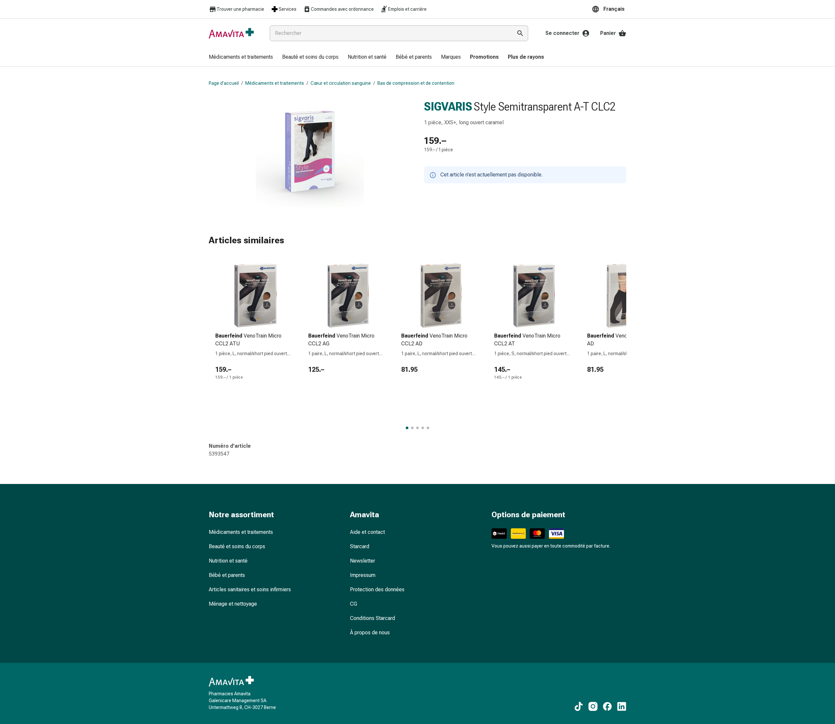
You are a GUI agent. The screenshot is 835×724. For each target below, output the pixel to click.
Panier (608, 33)
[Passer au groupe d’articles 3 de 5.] (417, 428)
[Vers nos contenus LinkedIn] (621, 706)
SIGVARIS (448, 106)
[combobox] (390, 33)
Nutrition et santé (228, 561)
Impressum (362, 575)
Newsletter (362, 561)
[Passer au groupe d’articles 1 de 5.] (407, 428)
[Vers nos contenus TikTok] (578, 706)
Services (287, 9)
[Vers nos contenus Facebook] (607, 706)
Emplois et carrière (407, 9)
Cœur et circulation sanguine (341, 83)
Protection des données (377, 589)
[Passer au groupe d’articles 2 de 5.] (412, 428)
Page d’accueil (224, 83)
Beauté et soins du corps (237, 546)
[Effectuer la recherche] (520, 33)
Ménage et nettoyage (233, 604)
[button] (609, 9)
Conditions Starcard (372, 618)
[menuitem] (241, 57)
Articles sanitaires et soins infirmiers (250, 589)
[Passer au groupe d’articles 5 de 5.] (428, 428)
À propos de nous (370, 632)
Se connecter (562, 33)
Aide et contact (367, 532)
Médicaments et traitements (274, 83)
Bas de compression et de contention (415, 83)
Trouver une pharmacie (240, 9)
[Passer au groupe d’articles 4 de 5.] (422, 428)
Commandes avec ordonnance (342, 9)
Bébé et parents (227, 575)
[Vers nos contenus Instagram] (593, 706)
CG (353, 604)
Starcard (359, 546)
